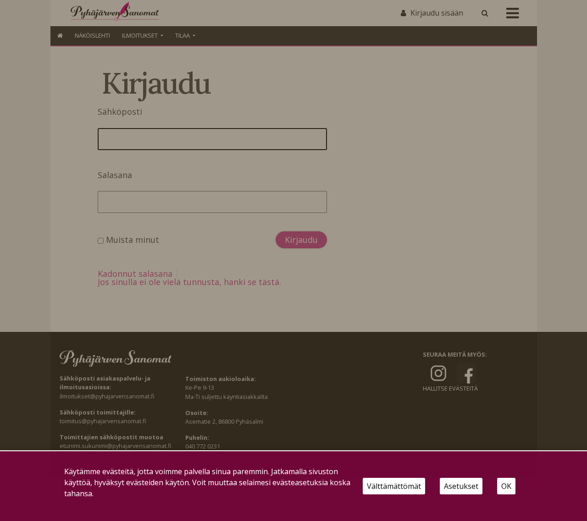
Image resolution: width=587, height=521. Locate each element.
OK (506, 486)
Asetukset (461, 486)
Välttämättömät (394, 486)
